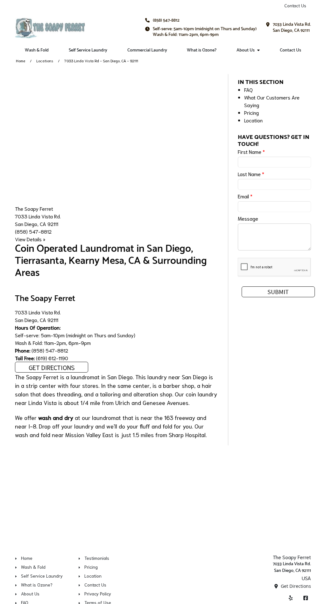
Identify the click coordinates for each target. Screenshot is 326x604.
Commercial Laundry (147, 50)
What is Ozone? (201, 50)
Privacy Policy (97, 593)
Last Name (251, 173)
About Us (246, 50)
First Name (251, 151)
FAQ (248, 89)
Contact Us (295, 5)
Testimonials (96, 558)
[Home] (50, 28)
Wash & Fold (37, 50)
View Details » (30, 239)
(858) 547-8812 (166, 20)
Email (245, 196)
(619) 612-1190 (52, 357)
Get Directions (52, 367)
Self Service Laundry (88, 50)
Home (20, 60)
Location (253, 120)
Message (248, 218)
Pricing (251, 112)
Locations (44, 60)
